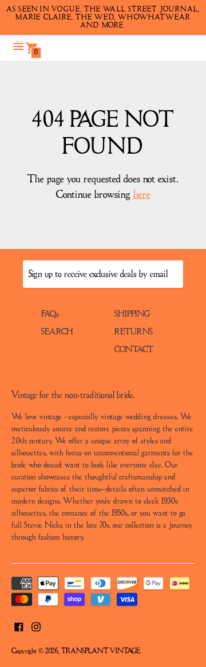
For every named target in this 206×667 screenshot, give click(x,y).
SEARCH (57, 332)
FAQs (50, 314)
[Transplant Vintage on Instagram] (36, 626)
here (141, 195)
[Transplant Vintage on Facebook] (18, 626)
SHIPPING (132, 314)
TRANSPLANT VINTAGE (100, 651)
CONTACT (133, 349)
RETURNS (133, 332)
